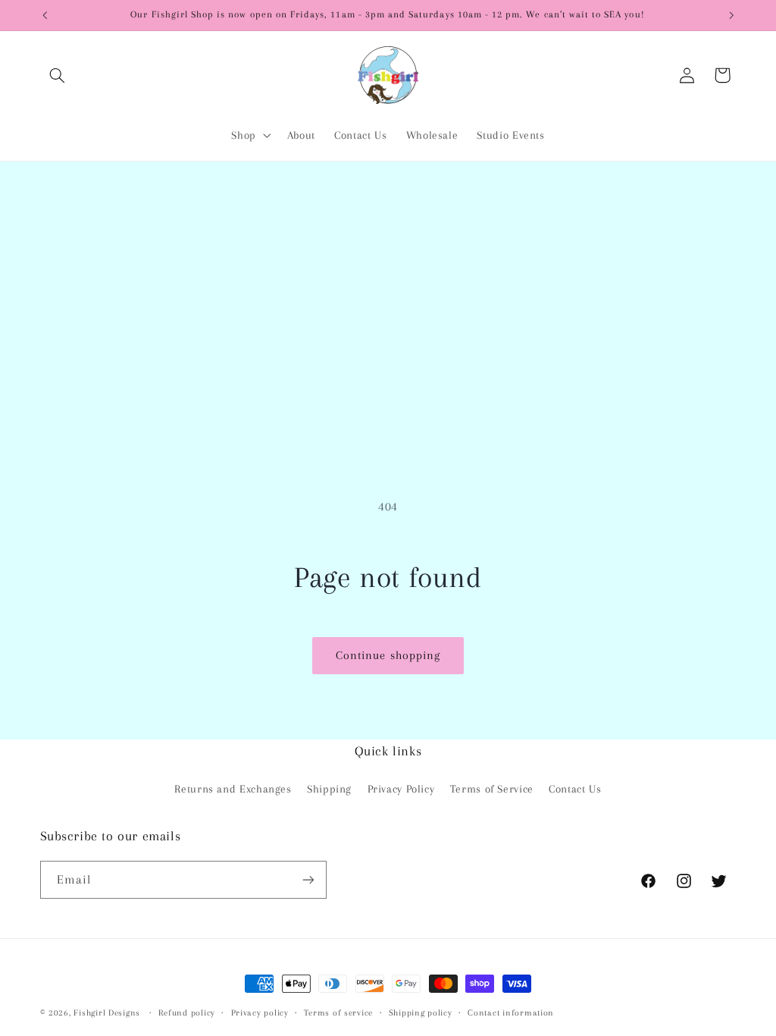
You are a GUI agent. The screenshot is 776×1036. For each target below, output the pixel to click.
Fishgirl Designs (107, 1013)
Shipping (329, 789)
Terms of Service (492, 789)
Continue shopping (388, 655)
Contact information (511, 1013)
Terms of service (338, 1013)
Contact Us (575, 789)
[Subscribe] (307, 879)
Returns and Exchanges (232, 789)
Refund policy (186, 1013)
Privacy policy (260, 1013)
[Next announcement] (731, 15)
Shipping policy (420, 1013)
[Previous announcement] (44, 15)
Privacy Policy (401, 789)
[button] (57, 75)
